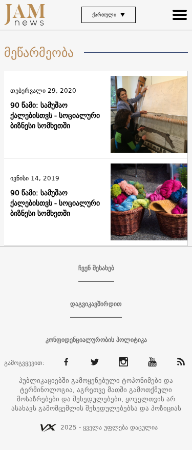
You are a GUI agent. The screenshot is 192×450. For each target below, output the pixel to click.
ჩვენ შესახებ (96, 268)
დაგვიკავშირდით (96, 304)
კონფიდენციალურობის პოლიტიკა (96, 340)
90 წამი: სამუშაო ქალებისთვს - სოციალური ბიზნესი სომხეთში (55, 115)
